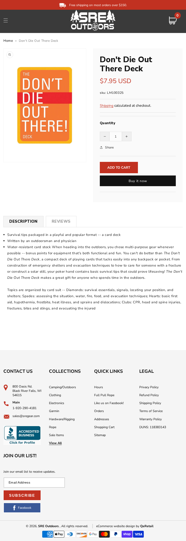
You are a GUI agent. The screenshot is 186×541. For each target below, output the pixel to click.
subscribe (22, 495)
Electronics (56, 403)
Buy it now (138, 181)
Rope (52, 427)
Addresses (101, 419)
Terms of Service (151, 411)
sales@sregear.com (26, 416)
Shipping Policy (150, 403)
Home (8, 40)
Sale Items (56, 435)
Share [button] (109, 147)
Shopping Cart (104, 427)
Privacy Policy (149, 387)
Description (23, 221)
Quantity (107, 123)
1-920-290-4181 (24, 408)
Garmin (54, 411)
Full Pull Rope (104, 395)
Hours (98, 387)
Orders (99, 411)
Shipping (106, 105)
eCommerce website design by (118, 526)
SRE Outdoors (48, 526)
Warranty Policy (150, 419)
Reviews (61, 221)
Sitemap (100, 435)
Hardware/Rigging (62, 419)
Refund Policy (149, 395)
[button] (6, 20)
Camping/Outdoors (62, 387)
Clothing (55, 395)
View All (55, 443)
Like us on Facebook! (109, 403)
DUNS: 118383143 (152, 427)
